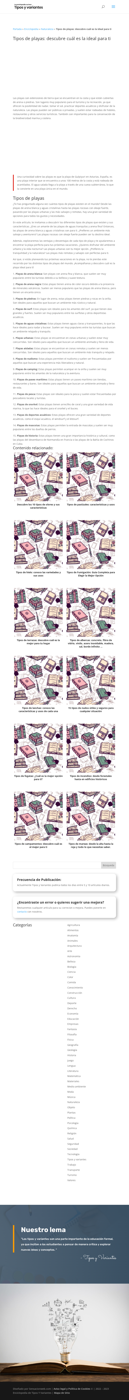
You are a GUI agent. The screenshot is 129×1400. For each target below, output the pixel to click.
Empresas (72, 1024)
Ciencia (71, 971)
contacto (22, 911)
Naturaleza (47, 29)
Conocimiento (75, 987)
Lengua (71, 1065)
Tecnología (73, 1154)
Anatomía (72, 935)
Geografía (72, 1044)
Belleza (71, 961)
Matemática (74, 1076)
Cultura (71, 997)
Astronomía (73, 956)
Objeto (71, 1107)
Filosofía (72, 1034)
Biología (71, 966)
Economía (72, 1013)
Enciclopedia (31, 29)
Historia (71, 1055)
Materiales (73, 1081)
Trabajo (71, 1164)
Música (71, 1097)
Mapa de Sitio (62, 1392)
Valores (71, 1180)
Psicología (72, 1123)
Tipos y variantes (76, 1159)
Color (70, 977)
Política (71, 1117)
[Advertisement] (64, 71)
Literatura (72, 1071)
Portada (17, 29)
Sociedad (72, 1149)
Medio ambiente (76, 1086)
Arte (69, 951)
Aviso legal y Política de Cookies (72, 1388)
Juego (70, 1060)
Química (72, 1128)
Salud (70, 1138)
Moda (70, 1091)
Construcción (74, 992)
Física (70, 1039)
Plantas (71, 1112)
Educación (73, 1018)
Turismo (72, 1175)
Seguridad (73, 1143)
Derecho (72, 1008)
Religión (71, 1133)
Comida (71, 982)
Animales (72, 940)
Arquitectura (74, 945)
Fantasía (72, 1029)
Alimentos (73, 930)
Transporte (73, 1169)
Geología (72, 1050)
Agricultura (73, 925)
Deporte (71, 1003)
